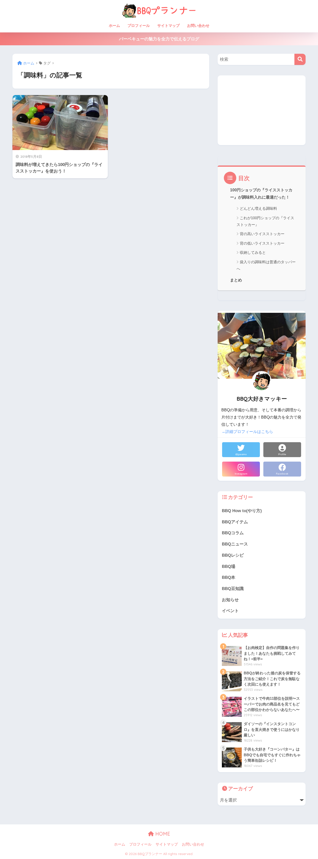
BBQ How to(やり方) (242, 510)
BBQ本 (228, 577)
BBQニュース (235, 544)
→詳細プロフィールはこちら (247, 432)
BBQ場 (228, 566)
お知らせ (230, 599)
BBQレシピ (233, 555)
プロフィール (138, 25)
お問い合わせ (198, 25)
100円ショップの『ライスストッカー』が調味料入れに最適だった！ (261, 193)
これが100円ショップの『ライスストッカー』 (265, 221)
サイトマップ (168, 25)
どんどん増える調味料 (258, 208)
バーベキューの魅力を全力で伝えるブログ (159, 39)
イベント (230, 610)
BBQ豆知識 (233, 588)
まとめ (236, 280)
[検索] (300, 59)
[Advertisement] (262, 110)
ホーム (114, 25)
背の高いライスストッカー (262, 234)
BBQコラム (233, 533)
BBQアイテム (235, 522)
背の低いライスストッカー (262, 243)
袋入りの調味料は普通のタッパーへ (266, 265)
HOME (162, 834)
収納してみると (253, 252)
